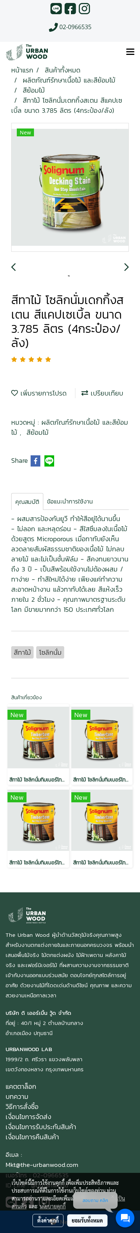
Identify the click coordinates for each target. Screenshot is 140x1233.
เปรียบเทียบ (105, 393)
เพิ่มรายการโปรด (42, 393)
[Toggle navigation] (130, 52)
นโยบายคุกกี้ (53, 1206)
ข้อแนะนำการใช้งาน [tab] (70, 501)
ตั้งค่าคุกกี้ (48, 1220)
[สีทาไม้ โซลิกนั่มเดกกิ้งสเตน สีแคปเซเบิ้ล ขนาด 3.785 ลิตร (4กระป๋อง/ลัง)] (70, 187)
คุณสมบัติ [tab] (27, 501)
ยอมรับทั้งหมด (87, 1220)
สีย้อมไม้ (38, 432)
